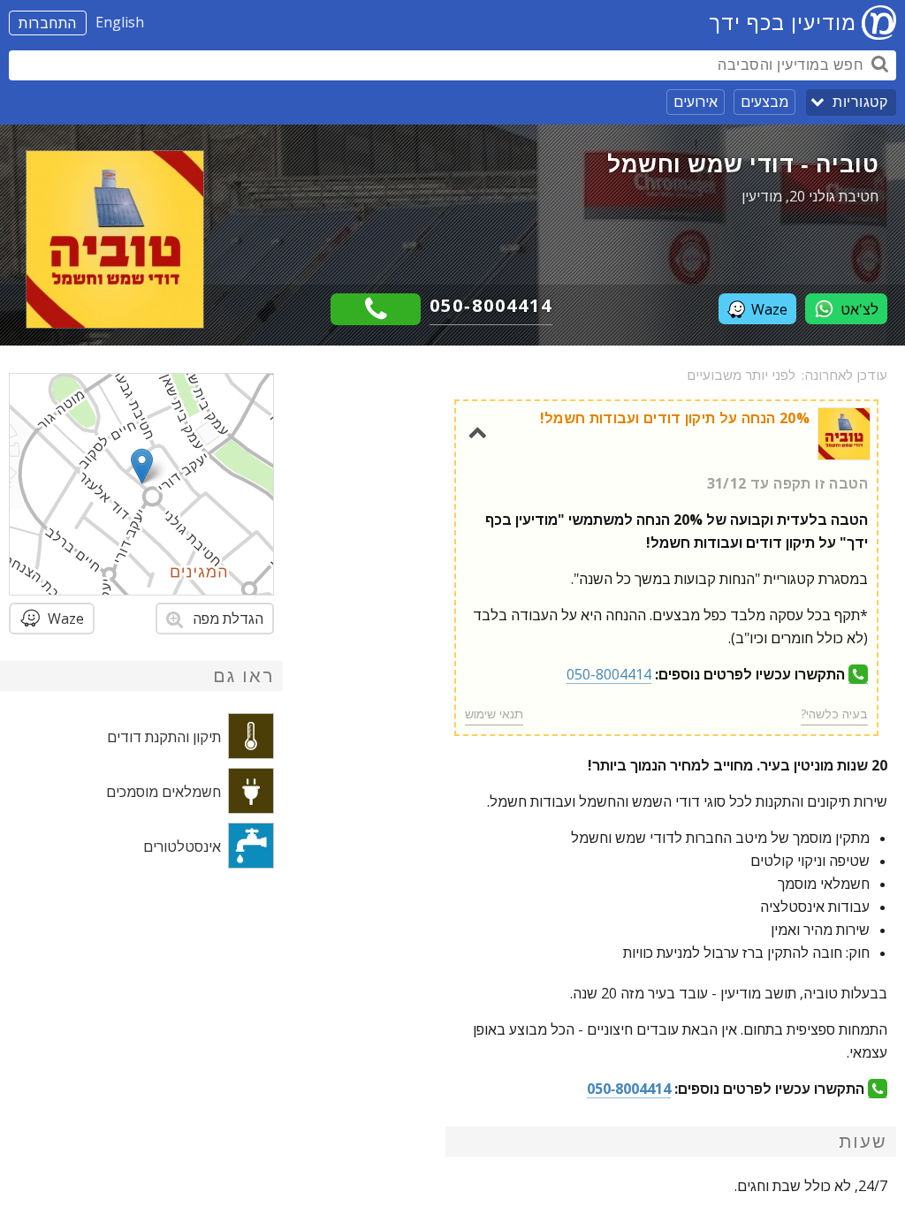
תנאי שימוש (494, 713)
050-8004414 (491, 305)
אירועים (695, 101)
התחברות (48, 23)
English (119, 22)
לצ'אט (859, 309)
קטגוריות (860, 102)
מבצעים (764, 101)
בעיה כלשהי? (834, 713)
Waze (769, 309)
